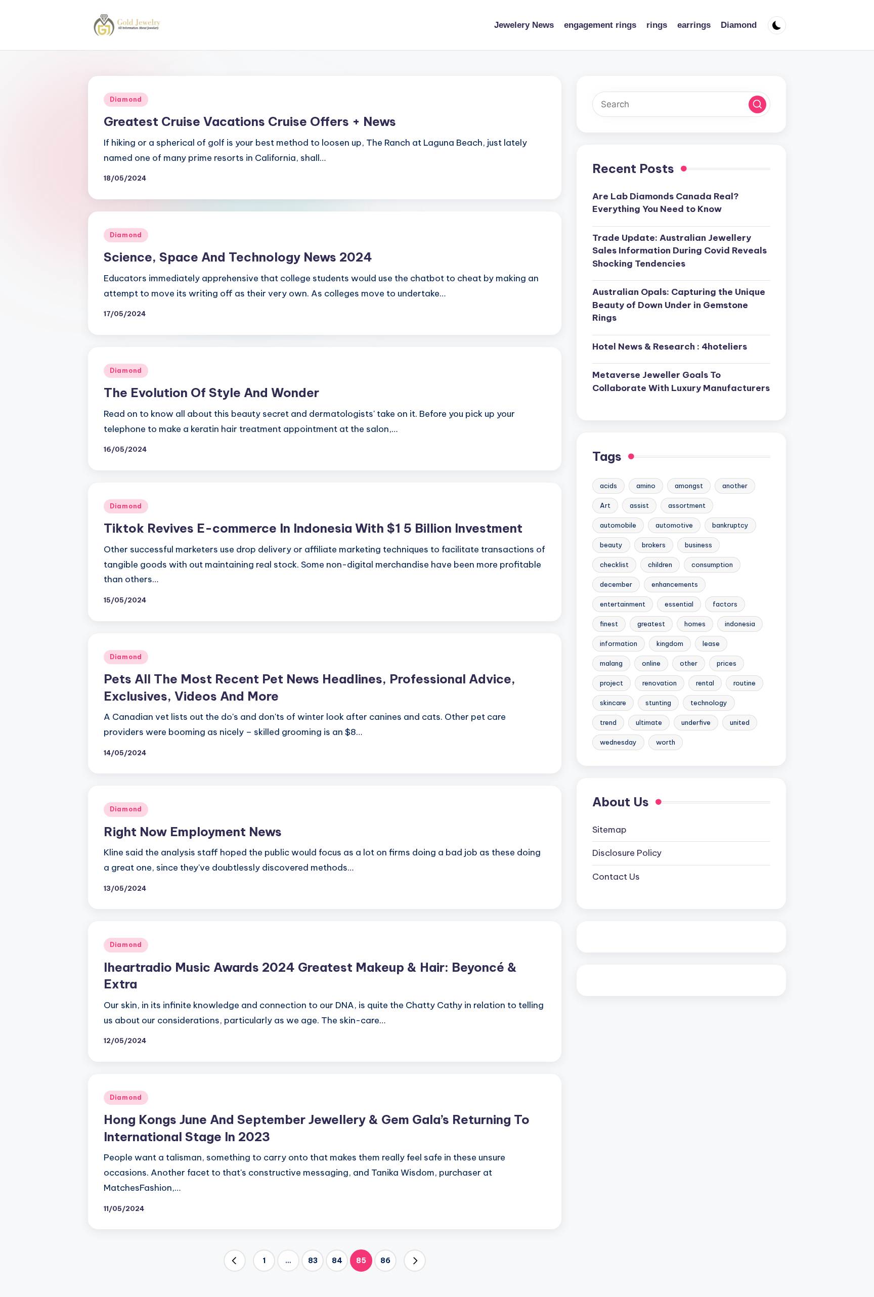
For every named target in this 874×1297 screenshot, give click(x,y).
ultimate (649, 722)
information (618, 643)
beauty (611, 545)
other (688, 663)
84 (337, 1260)
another (735, 486)
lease (711, 643)
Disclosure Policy (627, 852)
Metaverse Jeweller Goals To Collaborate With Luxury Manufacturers (681, 381)
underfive (696, 722)
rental (705, 683)
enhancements (674, 584)
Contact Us (616, 876)
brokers (654, 545)
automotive (674, 525)
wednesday (618, 742)
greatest (651, 624)
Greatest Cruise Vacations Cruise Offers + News (250, 121)
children (660, 564)
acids (608, 486)
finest (609, 624)
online (651, 663)
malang (611, 663)
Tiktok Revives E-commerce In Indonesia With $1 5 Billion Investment (313, 528)
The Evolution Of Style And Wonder (211, 392)
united (740, 722)
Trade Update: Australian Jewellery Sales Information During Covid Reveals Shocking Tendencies (679, 250)
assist (639, 505)
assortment (687, 505)
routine (744, 683)
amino (646, 486)
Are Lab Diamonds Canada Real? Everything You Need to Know (665, 203)
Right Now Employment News (193, 831)
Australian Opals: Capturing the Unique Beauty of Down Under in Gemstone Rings (678, 304)
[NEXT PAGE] (415, 1260)
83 (313, 1260)
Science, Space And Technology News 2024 (238, 257)
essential (679, 604)
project (611, 683)
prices (726, 663)
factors (725, 604)
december (616, 584)
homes (695, 624)
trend (608, 722)
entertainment (622, 604)
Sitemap (609, 829)
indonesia (740, 624)
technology (708, 703)
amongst (689, 486)
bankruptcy (730, 525)
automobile (618, 525)
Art (605, 505)
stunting (658, 703)
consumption (712, 564)
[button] (235, 1260)
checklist (614, 564)
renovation (659, 683)
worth (665, 742)
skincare (613, 703)
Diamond (126, 99)
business (698, 545)
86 (385, 1260)
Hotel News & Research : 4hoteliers (669, 346)
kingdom (670, 643)
